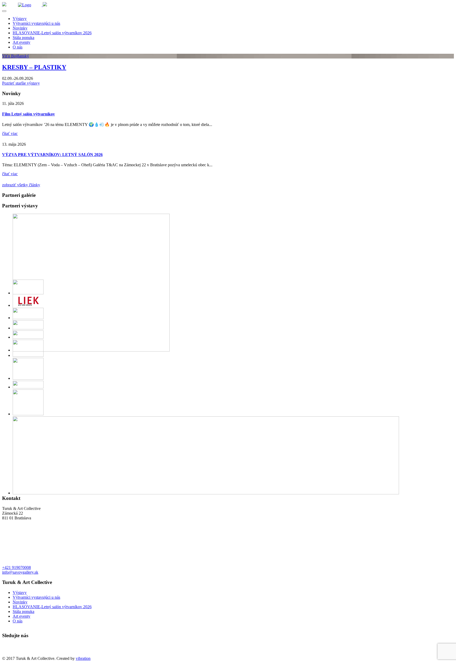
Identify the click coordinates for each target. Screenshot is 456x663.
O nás (17, 47)
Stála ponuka (23, 37)
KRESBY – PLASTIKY (34, 67)
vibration (83, 658)
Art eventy (21, 42)
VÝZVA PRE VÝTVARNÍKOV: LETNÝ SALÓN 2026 (52, 154)
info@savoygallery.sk (20, 572)
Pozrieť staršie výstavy (21, 83)
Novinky (20, 28)
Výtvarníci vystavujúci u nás (36, 23)
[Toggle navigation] (4, 11)
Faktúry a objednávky (20, 653)
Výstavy (20, 18)
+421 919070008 (16, 567)
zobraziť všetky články (21, 185)
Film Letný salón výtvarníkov (28, 114)
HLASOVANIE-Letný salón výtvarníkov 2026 (52, 33)
